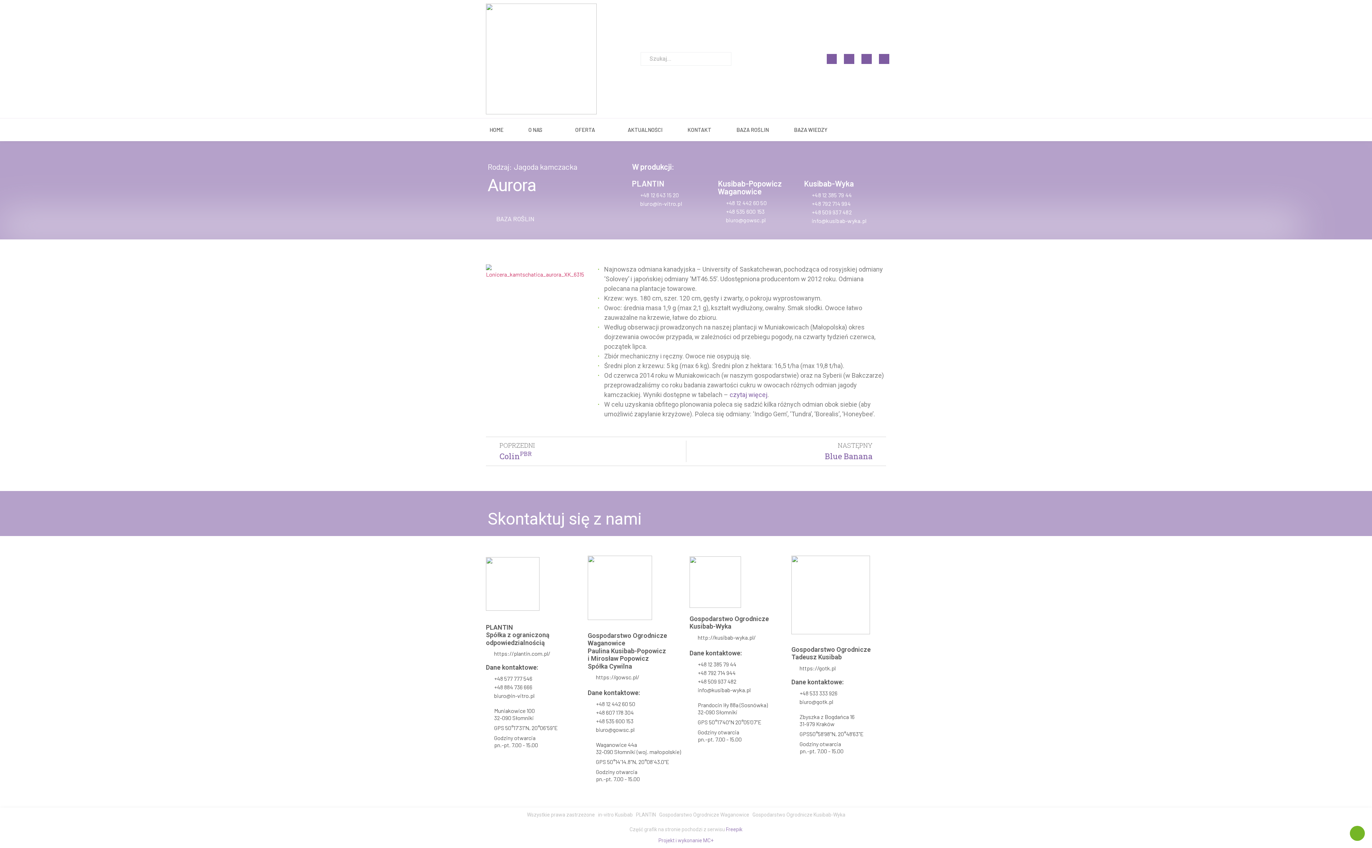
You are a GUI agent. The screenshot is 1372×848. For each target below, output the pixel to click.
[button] (511, 218)
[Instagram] (849, 59)
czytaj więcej (748, 394)
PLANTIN (648, 183)
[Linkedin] (866, 59)
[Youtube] (884, 59)
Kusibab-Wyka (829, 183)
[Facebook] (832, 59)
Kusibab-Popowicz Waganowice (750, 187)
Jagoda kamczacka (545, 166)
